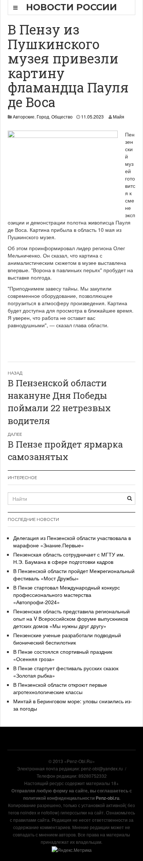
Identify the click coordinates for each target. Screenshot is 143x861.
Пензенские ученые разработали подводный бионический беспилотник (67, 638)
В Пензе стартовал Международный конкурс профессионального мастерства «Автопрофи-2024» (66, 595)
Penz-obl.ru (107, 798)
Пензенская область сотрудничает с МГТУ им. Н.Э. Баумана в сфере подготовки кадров (69, 558)
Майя (118, 116)
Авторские (23, 116)
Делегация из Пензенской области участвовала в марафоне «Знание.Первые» (72, 541)
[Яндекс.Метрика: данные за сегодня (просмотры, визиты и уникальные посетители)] (72, 850)
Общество (62, 116)
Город (43, 116)
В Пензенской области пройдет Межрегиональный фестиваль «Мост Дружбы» (74, 574)
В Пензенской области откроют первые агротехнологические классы (60, 688)
